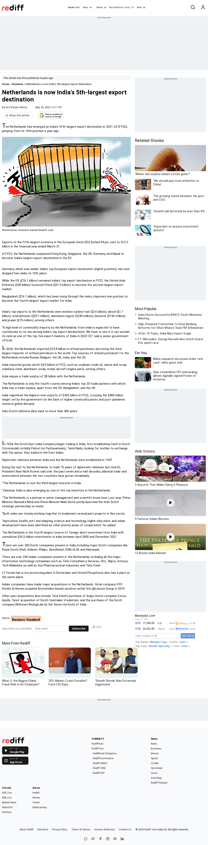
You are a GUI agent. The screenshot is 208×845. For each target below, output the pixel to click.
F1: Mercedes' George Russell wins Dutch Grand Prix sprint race (170, 341)
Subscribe (78, 628)
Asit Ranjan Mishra (16, 107)
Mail (77, 7)
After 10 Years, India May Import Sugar (164, 333)
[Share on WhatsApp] (85, 839)
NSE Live (7, 797)
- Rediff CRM (98, 768)
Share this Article (19, 115)
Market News (9, 802)
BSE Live (7, 792)
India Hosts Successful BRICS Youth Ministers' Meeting (170, 316)
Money (99, 7)
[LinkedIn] (122, 839)
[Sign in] (203, 7)
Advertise (42, 829)
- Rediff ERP (98, 773)
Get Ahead (156, 768)
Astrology (156, 777)
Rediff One (97, 748)
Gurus (127, 7)
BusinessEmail (116, 7)
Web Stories (145, 451)
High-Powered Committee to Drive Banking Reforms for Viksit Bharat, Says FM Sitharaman (170, 326)
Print (98, 627)
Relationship (39, 807)
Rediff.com (150, 829)
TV (132, 7)
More (139, 7)
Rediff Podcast (159, 782)
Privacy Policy (59, 829)
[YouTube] (115, 839)
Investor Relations (104, 829)
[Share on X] (93, 839)
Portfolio (7, 812)
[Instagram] (107, 839)
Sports (154, 758)
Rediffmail (97, 743)
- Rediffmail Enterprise (104, 753)
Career (36, 802)
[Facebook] (100, 839)
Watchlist (7, 807)
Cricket (155, 763)
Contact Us (125, 829)
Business (17, 84)
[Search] (193, 7)
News (85, 7)
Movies (155, 753)
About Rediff (26, 829)
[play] (170, 469)
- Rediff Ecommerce (102, 758)
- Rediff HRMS (99, 763)
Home (71, 7)
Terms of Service (81, 829)
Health (36, 792)
